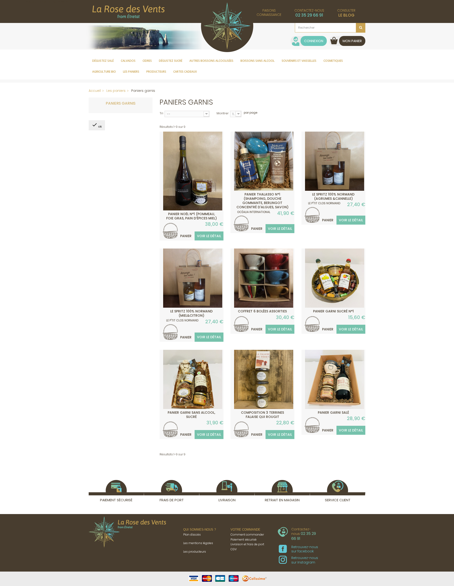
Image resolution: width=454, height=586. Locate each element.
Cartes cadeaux (185, 72)
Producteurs (156, 72)
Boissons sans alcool (257, 61)
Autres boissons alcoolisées (211, 61)
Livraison (227, 499)
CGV (234, 549)
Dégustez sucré (170, 61)
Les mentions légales (198, 543)
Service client (337, 499)
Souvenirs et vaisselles (299, 61)
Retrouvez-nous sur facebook (304, 549)
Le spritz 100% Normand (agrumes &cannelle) (333, 196)
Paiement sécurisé (116, 499)
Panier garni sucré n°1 (333, 311)
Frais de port (172, 499)
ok (97, 125)
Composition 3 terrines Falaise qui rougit (262, 414)
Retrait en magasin (282, 499)
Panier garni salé (333, 412)
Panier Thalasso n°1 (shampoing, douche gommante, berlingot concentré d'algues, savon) (262, 200)
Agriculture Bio (104, 72)
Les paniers (131, 72)
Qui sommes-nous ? (199, 529)
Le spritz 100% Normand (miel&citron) (191, 313)
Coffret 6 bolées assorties (262, 311)
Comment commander (247, 535)
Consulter (346, 13)
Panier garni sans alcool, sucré (191, 414)
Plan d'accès (192, 535)
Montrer (223, 113)
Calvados (128, 61)
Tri (161, 113)
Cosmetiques (333, 61)
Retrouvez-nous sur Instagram (304, 560)
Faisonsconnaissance (269, 12)
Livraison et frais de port (247, 544)
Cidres (147, 61)
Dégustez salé (103, 61)
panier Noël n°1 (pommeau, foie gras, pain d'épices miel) (191, 216)
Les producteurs (194, 552)
